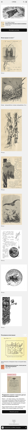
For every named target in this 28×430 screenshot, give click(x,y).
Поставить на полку (14, 30)
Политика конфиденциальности (14, 424)
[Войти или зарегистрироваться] (26, 2)
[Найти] (23, 2)
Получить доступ (14, 411)
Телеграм (14, 421)
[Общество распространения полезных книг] (14, 2)
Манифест (14, 420)
